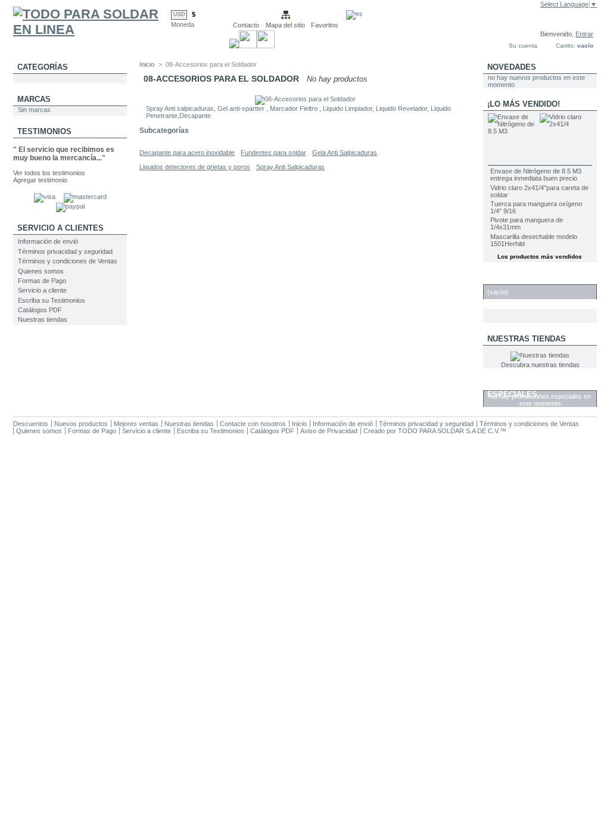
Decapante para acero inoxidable (187, 152)
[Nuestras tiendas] (540, 355)
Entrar (584, 34)
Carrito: (565, 45)
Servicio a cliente (42, 290)
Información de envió (48, 241)
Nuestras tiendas (42, 319)
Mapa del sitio (285, 25)
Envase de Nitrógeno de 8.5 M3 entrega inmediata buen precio (535, 174)
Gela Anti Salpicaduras (344, 152)
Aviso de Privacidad (328, 430)
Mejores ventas (136, 423)
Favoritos (324, 25)
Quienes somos (41, 271)
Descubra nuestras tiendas (540, 364)
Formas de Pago (42, 280)
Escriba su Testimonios (51, 300)
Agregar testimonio (40, 180)
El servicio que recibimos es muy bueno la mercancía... (63, 153)
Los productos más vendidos (539, 256)
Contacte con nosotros (253, 423)
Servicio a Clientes (60, 227)
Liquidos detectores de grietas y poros (194, 166)
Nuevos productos (81, 423)
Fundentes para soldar (273, 152)
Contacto (246, 25)
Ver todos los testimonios (49, 172)
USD (179, 14)
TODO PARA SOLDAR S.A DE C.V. (449, 430)
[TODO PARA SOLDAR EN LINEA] (92, 29)
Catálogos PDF (40, 309)
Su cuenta (523, 45)
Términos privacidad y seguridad (65, 251)
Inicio (146, 64)
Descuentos (30, 423)
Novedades (511, 67)
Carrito (504, 278)
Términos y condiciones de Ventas (67, 261)
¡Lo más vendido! (523, 104)
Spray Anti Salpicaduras (290, 166)
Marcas (34, 99)
